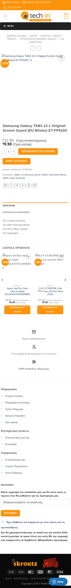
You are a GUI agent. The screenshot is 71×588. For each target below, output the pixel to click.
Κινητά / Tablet (51, 35)
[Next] (65, 286)
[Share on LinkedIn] (34, 185)
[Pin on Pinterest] (29, 185)
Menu (10, 26)
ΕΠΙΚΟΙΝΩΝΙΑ (21, 579)
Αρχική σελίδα (16, 35)
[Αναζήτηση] (5, 16)
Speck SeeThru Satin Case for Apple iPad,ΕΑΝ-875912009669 (17, 291)
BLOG (9, 579)
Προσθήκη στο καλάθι (38, 151)
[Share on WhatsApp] (5, 185)
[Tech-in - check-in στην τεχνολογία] (36, 16)
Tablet (12, 38)
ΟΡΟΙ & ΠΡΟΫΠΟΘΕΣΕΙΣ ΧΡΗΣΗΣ (48, 579)
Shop (33, 35)
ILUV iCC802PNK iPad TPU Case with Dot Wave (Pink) (50, 291)
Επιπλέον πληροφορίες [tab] (16, 212)
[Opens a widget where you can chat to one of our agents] (58, 582)
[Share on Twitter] (17, 185)
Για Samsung (27, 175)
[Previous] (2, 286)
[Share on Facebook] (11, 185)
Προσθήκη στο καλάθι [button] (17, 310)
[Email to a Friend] (23, 185)
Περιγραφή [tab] (9, 205)
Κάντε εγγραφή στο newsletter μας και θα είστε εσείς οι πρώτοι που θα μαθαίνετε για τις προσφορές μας (33, 494)
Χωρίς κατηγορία (17, 178)
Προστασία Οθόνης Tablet (38, 38)
